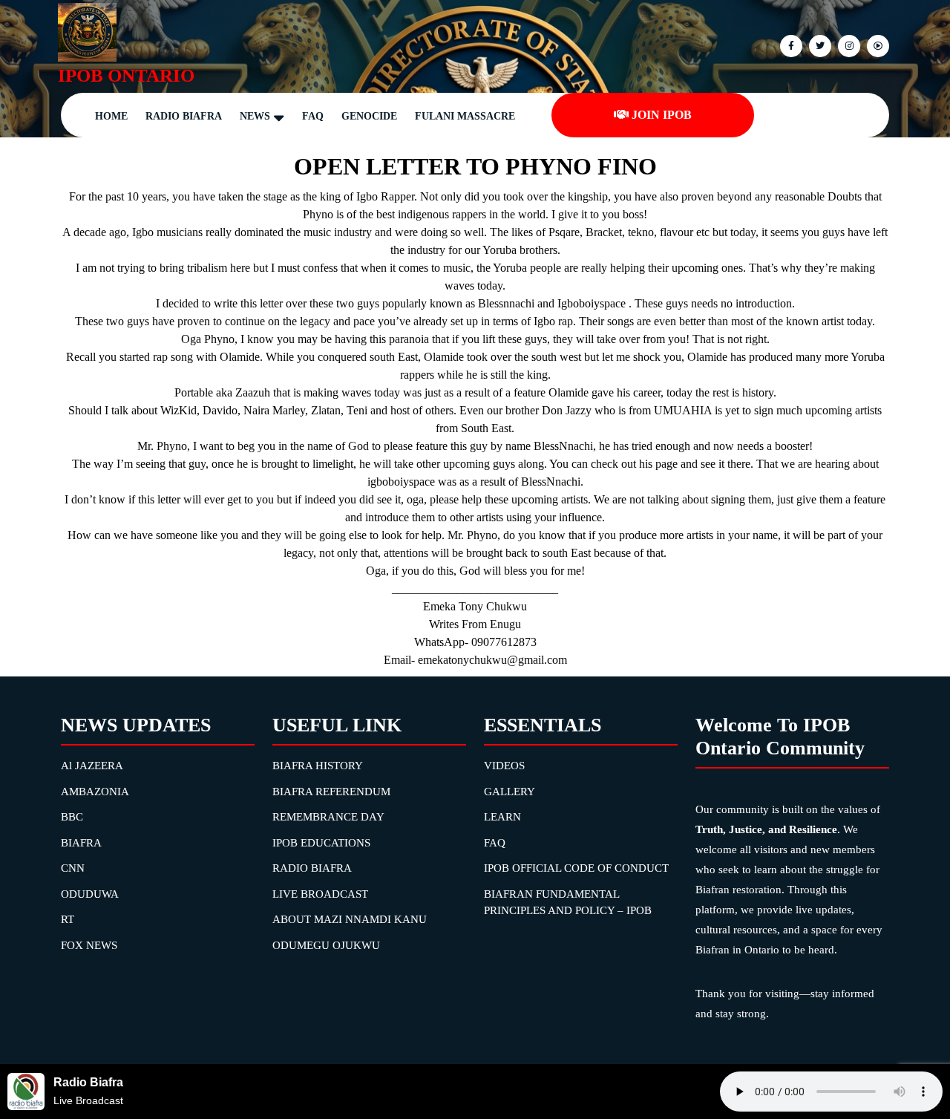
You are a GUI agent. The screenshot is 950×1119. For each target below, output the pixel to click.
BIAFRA (81, 843)
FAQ (313, 116)
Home (111, 116)
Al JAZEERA (92, 765)
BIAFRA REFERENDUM (331, 791)
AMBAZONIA (95, 791)
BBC (72, 817)
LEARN (502, 817)
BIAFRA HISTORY (317, 765)
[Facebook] (789, 45)
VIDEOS (504, 765)
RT (67, 919)
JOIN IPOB (662, 114)
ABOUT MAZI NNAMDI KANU (349, 919)
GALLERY (509, 791)
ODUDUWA (90, 894)
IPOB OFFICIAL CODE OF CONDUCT (576, 868)
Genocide (369, 116)
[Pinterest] (847, 45)
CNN (73, 868)
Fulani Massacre (465, 116)
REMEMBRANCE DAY (328, 817)
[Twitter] (818, 45)
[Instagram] (876, 45)
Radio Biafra (183, 116)
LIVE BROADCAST (320, 894)
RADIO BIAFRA (312, 868)
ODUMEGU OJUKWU (326, 945)
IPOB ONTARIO (126, 75)
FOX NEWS (89, 945)
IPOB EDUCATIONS (321, 843)
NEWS (255, 116)
